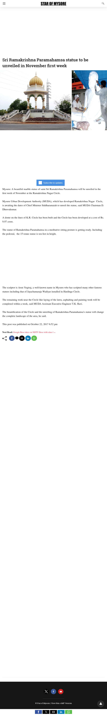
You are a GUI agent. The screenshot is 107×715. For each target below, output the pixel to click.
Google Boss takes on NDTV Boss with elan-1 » (34, 332)
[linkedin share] (28, 338)
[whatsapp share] (34, 338)
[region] (53, 31)
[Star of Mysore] (53, 2)
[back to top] (100, 703)
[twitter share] (17, 338)
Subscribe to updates (53, 183)
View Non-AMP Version (61, 703)
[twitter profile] (46, 692)
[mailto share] (22, 338)
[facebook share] (12, 338)
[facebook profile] (53, 692)
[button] (38, 712)
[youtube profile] (60, 692)
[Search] (102, 3)
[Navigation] (3, 3)
